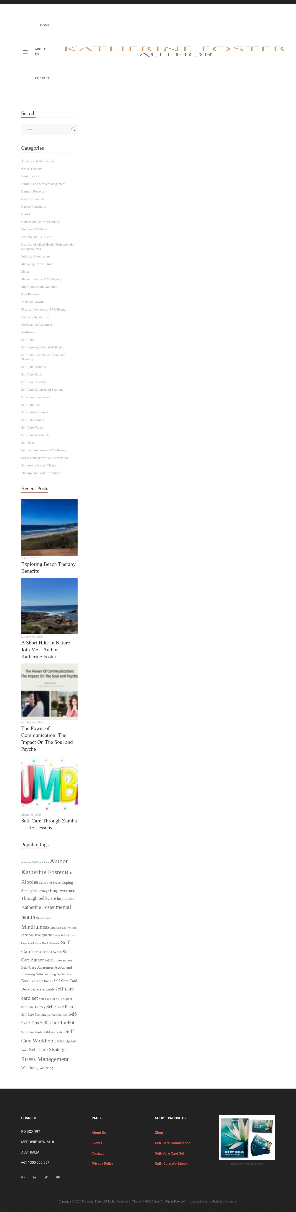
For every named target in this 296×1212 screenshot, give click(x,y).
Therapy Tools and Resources (217, 250)
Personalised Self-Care (64, 935)
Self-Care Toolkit (145, 250)
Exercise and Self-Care (36, 237)
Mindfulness (35, 927)
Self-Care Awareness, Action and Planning (197, 245)
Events (97, 1143)
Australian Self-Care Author (35, 862)
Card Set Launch (194, 456)
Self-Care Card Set (257, 245)
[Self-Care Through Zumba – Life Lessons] (49, 784)
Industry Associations (35, 256)
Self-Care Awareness (58, 960)
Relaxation (54, 943)
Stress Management (45, 1059)
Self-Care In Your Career (55, 998)
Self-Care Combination (173, 1143)
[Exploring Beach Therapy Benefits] (49, 527)
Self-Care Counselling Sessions (42, 389)
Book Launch (131, 239)
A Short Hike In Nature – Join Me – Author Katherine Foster (47, 649)
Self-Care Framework (35, 397)
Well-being (30, 1067)
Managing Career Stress (37, 264)
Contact (98, 1153)
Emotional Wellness (34, 229)
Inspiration (65, 898)
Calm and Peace (50, 882)
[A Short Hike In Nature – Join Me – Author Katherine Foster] (49, 606)
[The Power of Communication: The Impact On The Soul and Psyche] (49, 691)
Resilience (28, 332)
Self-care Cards (42, 989)
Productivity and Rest (35, 317)
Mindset (55, 927)
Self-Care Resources (121, 250)
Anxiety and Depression (106, 239)
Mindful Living (44, 918)
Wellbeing (46, 1068)
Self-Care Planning (34, 1014)
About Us (99, 1133)
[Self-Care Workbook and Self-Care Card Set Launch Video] (180, 163)
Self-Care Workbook (170, 250)
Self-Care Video (53, 1032)
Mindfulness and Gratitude (39, 286)
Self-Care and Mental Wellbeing (42, 347)
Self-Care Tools (31, 1032)
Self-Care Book (234, 245)
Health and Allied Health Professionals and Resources (47, 247)
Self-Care (162, 245)
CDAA (26, 214)
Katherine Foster (38, 907)
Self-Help (191, 250)
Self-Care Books (42, 981)
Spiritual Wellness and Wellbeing (43, 450)
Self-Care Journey (33, 1007)
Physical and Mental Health (35, 943)
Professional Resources (36, 324)
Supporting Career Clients (38, 465)
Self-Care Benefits (33, 367)
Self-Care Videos (32, 427)
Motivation (69, 927)
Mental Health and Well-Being (135, 245)
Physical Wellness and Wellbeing (43, 309)
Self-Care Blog (46, 974)
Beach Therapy (31, 168)
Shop (159, 1133)
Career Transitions (33, 206)
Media (110, 245)
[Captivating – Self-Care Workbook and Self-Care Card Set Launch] (180, 361)
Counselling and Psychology (201, 239)
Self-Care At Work (47, 952)
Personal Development (36, 935)
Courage (43, 891)
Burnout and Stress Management (161, 239)
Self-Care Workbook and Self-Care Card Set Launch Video (173, 226)
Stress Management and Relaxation (45, 458)
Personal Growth (32, 302)
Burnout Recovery (33, 191)
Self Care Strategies (48, 1049)
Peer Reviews (30, 294)
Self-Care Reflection (57, 1015)
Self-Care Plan (97, 250)
